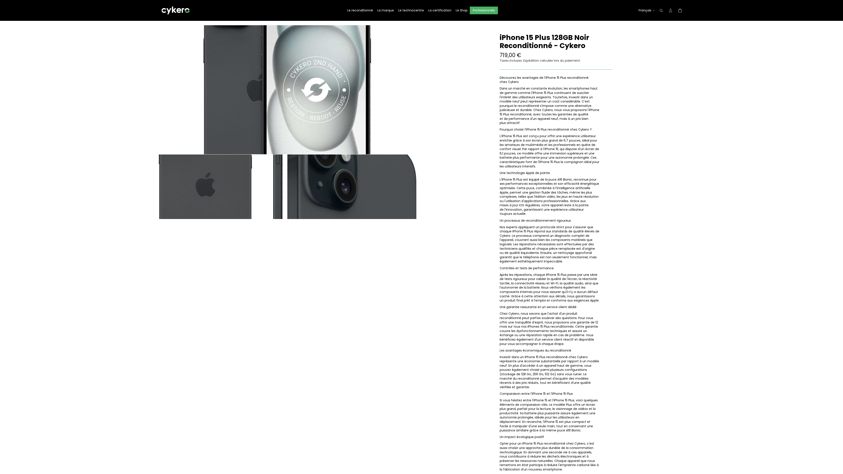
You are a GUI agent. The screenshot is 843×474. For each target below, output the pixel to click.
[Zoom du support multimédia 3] (351, 186)
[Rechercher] (661, 10)
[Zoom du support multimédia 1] (287, 89)
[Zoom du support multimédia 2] (222, 186)
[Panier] (680, 10)
